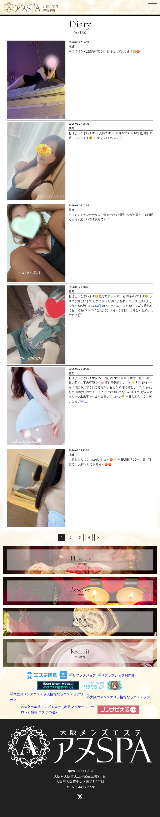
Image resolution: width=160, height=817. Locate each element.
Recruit (80, 652)
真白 (71, 128)
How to (80, 559)
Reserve (80, 590)
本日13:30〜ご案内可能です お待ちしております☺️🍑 (104, 51)
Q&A (80, 621)
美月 (71, 210)
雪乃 (71, 291)
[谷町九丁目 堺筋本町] (22, 7)
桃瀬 (71, 46)
